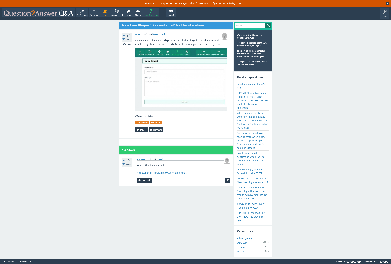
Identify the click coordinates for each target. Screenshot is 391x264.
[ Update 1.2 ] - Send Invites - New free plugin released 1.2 (252, 180)
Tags (128, 15)
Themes (241, 251)
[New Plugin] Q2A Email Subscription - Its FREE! (250, 171)
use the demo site (245, 65)
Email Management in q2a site (251, 86)
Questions (94, 15)
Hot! (105, 15)
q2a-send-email (142, 122)
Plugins (155, 34)
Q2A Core (242, 242)
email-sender (156, 122)
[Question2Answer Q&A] (38, 12)
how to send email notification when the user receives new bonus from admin (251, 159)
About (171, 15)
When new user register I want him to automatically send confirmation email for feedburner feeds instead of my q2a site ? (252, 120)
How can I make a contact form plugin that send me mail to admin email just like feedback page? (252, 193)
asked (137, 34)
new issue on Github (246, 54)
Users (138, 15)
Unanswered (117, 15)
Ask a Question (151, 15)
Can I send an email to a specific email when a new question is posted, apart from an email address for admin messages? (251, 140)
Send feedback (9, 261)
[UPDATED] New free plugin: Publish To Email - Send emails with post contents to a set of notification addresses (252, 100)
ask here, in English (252, 46)
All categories (244, 238)
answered (141, 159)
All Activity (82, 15)
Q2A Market (383, 261)
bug (259, 57)
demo (208, 3)
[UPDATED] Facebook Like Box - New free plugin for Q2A (251, 217)
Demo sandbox (25, 261)
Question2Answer (245, 38)
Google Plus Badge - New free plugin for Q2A (250, 206)
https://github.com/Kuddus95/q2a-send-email (162, 172)
